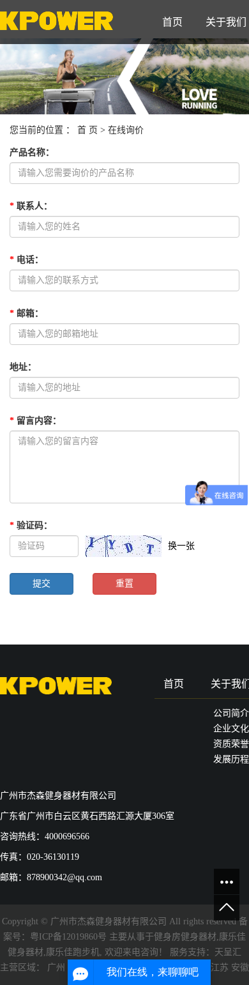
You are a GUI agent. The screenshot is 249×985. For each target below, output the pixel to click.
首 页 (87, 130)
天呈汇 (228, 952)
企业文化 (231, 728)
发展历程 (231, 759)
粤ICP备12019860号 (68, 937)
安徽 (240, 967)
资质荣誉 (231, 744)
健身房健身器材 (185, 937)
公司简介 (231, 713)
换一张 (181, 546)
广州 (56, 967)
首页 (172, 22)
